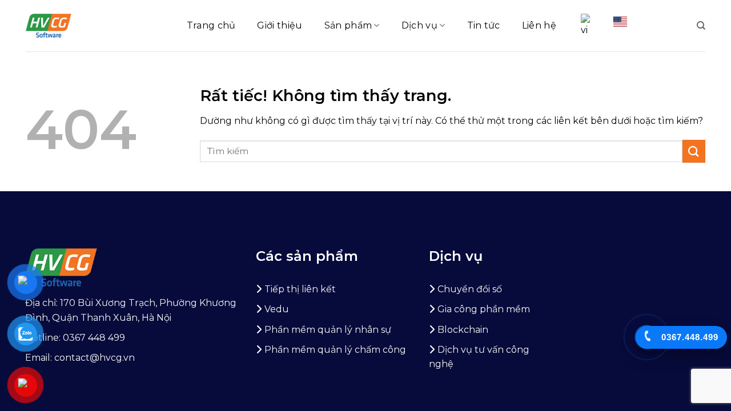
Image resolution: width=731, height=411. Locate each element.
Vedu (276, 309)
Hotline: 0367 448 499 (75, 337)
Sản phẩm (348, 25)
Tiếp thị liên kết (300, 289)
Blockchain (462, 329)
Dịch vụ (419, 25)
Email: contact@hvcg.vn (80, 357)
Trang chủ (211, 25)
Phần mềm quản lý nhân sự (327, 329)
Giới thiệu (279, 25)
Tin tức (483, 25)
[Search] (701, 26)
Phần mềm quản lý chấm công (335, 349)
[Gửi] (693, 151)
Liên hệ (539, 25)
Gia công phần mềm (483, 309)
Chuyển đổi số (469, 289)
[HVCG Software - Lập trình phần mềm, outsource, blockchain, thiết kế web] (48, 26)
